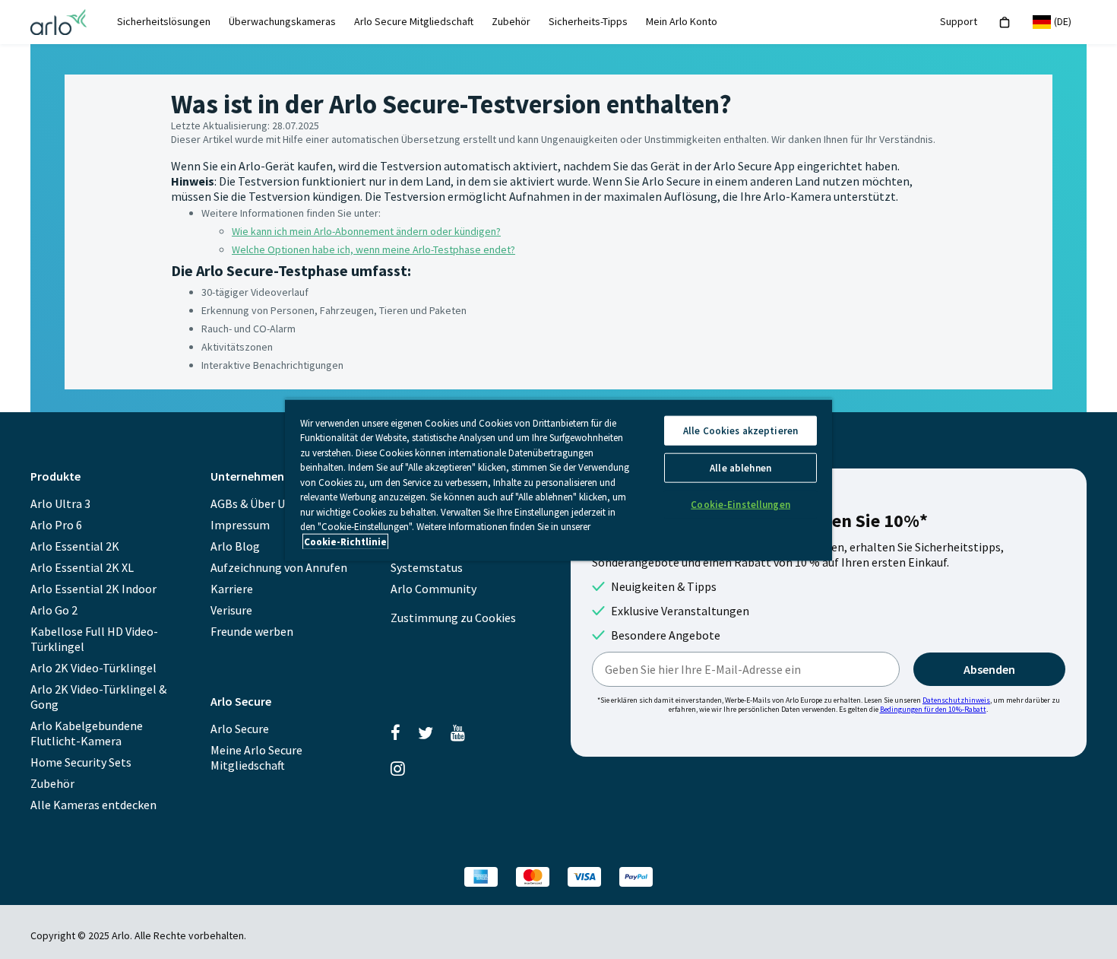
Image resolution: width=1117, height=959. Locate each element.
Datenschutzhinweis (956, 700)
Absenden (989, 669)
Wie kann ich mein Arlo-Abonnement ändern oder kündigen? (366, 231)
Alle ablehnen (740, 467)
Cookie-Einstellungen (740, 503)
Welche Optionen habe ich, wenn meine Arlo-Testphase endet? (373, 249)
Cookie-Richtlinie (345, 541)
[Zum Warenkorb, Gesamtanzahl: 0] (1004, 22)
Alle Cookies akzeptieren (740, 430)
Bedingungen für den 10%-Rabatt (933, 709)
